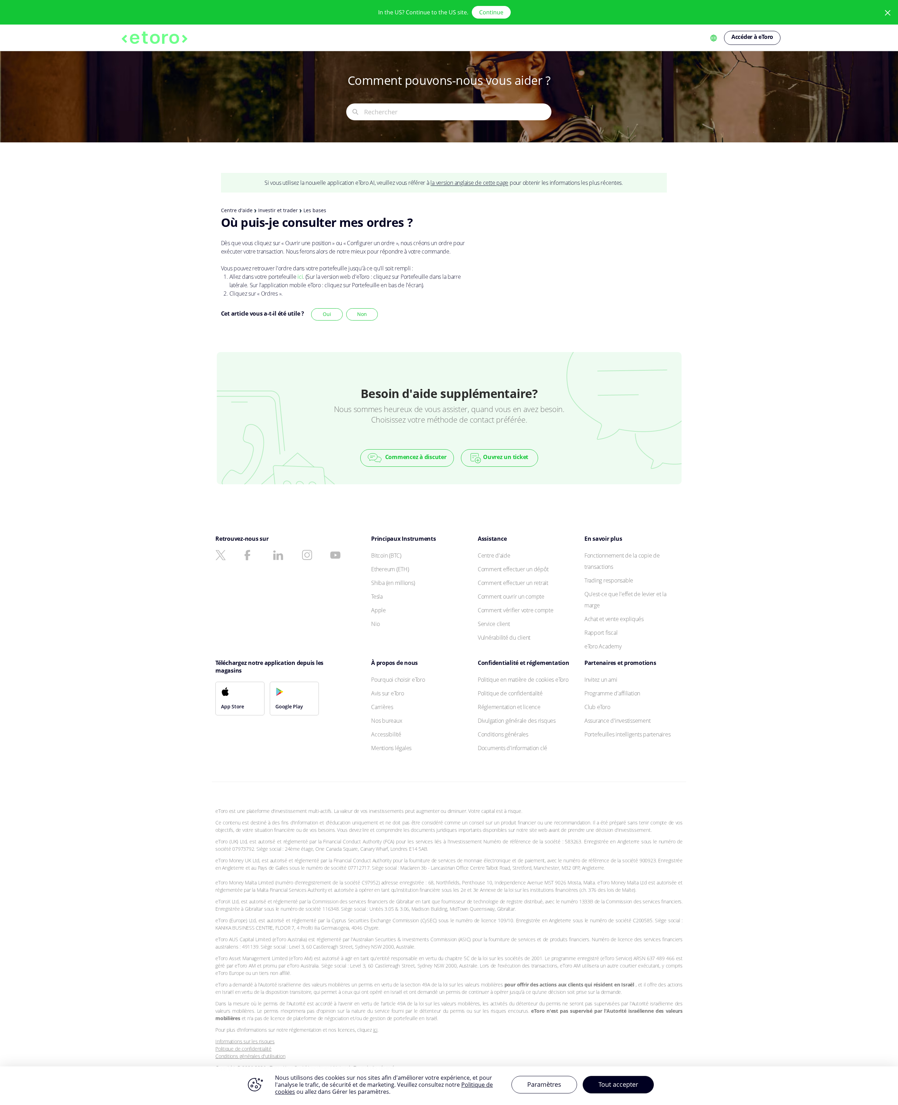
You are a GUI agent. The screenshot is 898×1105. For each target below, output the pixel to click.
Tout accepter (618, 1084)
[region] (449, 1085)
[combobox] (457, 112)
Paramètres (544, 1084)
